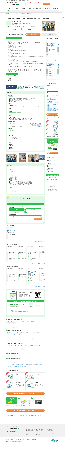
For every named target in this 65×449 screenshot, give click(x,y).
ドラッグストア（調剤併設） (21, 321)
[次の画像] (58, 26)
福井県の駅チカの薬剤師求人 (51, 107)
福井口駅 (11, 366)
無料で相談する (40, 126)
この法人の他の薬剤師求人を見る (37, 192)
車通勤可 (11, 123)
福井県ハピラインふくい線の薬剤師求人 (52, 92)
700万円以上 (13, 334)
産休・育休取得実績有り (10, 345)
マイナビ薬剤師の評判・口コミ (51, 433)
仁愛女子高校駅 (31, 364)
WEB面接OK (15, 350)
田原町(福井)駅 (17, 364)
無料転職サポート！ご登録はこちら (24, 393)
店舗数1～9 (21, 345)
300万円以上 (8, 332)
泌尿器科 (8, 340)
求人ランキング (47, 8)
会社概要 (7, 439)
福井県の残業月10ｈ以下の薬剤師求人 (52, 103)
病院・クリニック (13, 321)
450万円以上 (23, 332)
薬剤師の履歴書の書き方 (50, 428)
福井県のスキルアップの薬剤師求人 (52, 106)
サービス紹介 (16, 8)
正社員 (8, 327)
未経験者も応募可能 (19, 347)
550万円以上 (33, 332)
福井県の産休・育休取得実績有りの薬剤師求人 (52, 105)
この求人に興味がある (32, 34)
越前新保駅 (26, 364)
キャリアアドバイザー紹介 (40, 429)
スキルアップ (17, 345)
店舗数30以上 (11, 169)
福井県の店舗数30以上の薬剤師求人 (52, 109)
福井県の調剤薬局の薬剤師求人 (51, 99)
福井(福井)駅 (8, 364)
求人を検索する (55, 8)
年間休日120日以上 (37, 345)
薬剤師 (17, 209)
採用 (23, 439)
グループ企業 (28, 439)
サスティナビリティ (18, 439)
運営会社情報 (38, 434)
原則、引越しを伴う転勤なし (11, 347)
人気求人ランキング (39, 430)
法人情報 (29, 29)
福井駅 (8, 366)
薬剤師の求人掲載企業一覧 (40, 433)
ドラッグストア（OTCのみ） (30, 321)
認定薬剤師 (33, 209)
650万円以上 (8, 334)
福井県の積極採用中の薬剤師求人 (52, 110)
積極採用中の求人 (9, 350)
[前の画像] (40, 26)
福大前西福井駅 (41, 364)
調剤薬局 (8, 321)
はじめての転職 (49, 429)
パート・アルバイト (20, 327)
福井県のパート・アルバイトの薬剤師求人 (52, 96)
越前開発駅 (22, 364)
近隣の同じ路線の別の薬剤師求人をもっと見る (38, 286)
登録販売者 (33, 212)
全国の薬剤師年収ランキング (51, 430)
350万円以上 (13, 332)
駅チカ (14, 123)
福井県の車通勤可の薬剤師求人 (51, 108)
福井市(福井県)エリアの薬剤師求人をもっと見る (38, 263)
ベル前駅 (19, 366)
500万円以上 (28, 332)
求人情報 (14, 29)
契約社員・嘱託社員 (13, 327)
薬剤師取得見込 (16, 212)
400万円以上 (18, 332)
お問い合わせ (27, 433)
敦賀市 (8, 355)
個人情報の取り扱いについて (29, 430)
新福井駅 (36, 364)
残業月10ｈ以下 (12, 130)
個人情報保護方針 (34, 439)
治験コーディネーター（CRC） (11, 323)
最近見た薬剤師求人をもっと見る (39, 241)
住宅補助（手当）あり (32, 347)
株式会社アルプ (13, 16)
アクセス (34, 26)
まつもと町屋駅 (24, 366)
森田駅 (13, 364)
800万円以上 (18, 334)
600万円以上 (37, 332)
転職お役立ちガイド (39, 8)
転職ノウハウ (31, 8)
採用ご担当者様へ (46, 1)
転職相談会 (23, 8)
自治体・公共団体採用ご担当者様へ (30, 429)
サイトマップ (27, 434)
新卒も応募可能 (25, 347)
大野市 (14, 355)
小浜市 (11, 355)
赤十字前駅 (15, 366)
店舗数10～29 (26, 345)
